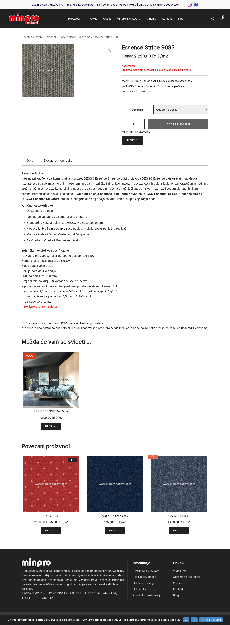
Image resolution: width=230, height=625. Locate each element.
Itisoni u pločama (79, 37)
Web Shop (180, 570)
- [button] (125, 123)
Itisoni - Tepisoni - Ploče (50, 37)
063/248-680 (127, 4)
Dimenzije (138, 109)
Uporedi (132, 140)
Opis (30, 160)
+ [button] (141, 123)
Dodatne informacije (58, 160)
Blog (180, 18)
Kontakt (167, 18)
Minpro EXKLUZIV (128, 18)
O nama (151, 18)
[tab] (30, 160)
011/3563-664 (70, 4)
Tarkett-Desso (146, 91)
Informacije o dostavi (146, 570)
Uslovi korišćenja (143, 583)
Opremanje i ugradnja (186, 576)
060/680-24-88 (90, 4)
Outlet (107, 18)
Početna (27, 37)
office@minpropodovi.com (163, 4)
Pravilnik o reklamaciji (146, 595)
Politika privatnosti (144, 576)
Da (186, 619)
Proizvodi (74, 18)
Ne (194, 619)
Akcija (93, 18)
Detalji (51, 426)
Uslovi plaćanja (142, 589)
